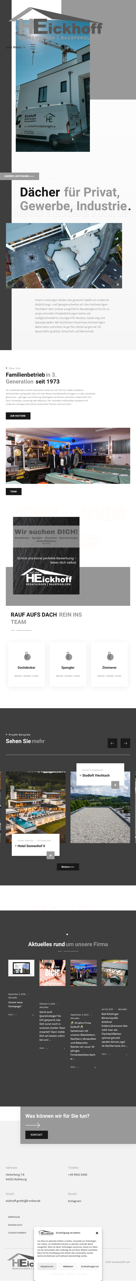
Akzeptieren (46, 1266)
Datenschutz (71, 1274)
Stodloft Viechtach (96, 775)
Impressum (82, 1274)
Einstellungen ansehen (90, 1266)
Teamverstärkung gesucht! (51, 995)
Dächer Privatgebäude (92, 770)
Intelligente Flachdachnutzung (115, 998)
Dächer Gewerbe (25, 840)
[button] (97, 1233)
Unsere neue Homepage (18, 985)
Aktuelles (12, 997)
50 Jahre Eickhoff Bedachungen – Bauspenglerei (83, 1001)
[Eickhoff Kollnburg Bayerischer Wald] (68, 23)
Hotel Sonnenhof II (31, 846)
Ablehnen (68, 1266)
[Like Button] (62, 1048)
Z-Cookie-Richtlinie (56, 1274)
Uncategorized (44, 840)
